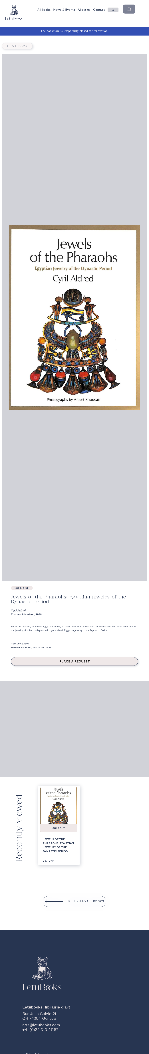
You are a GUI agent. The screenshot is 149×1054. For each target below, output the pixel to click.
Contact (99, 10)
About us (84, 10)
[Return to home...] (13, 18)
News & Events (64, 10)
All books (44, 10)
